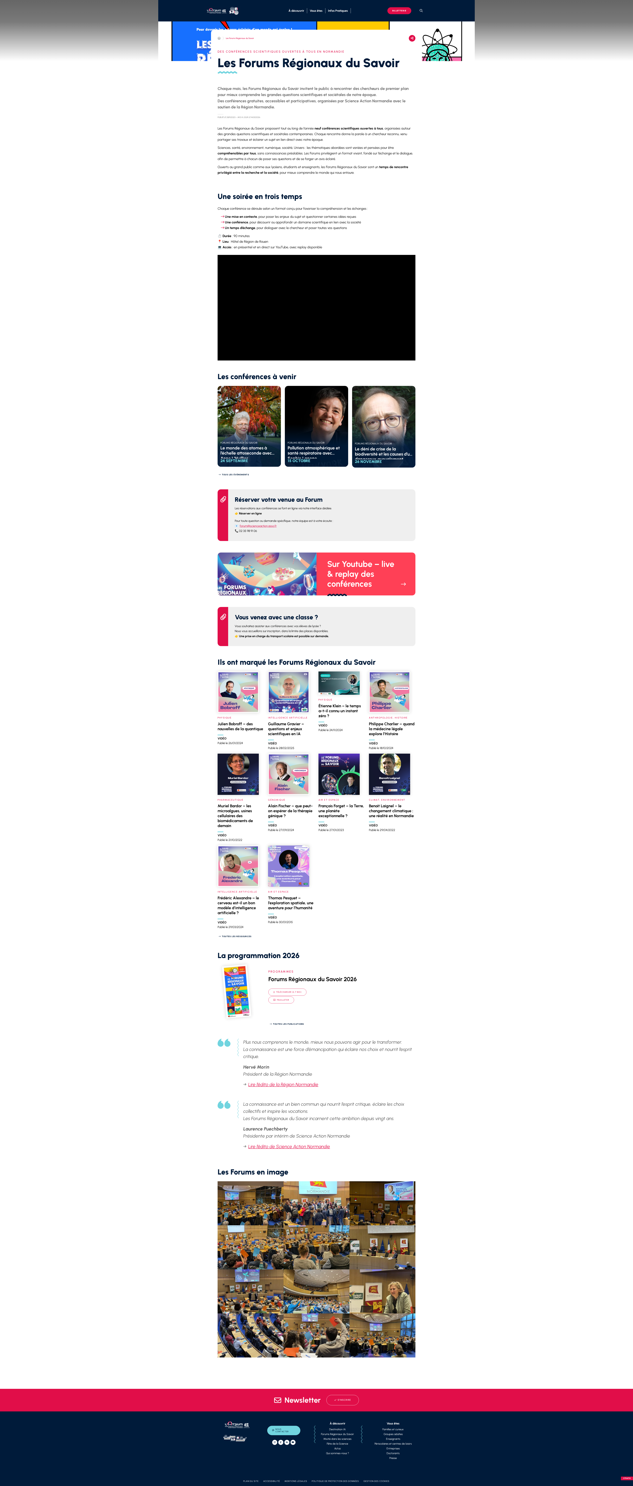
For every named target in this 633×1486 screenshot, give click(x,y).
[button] (251, 1203)
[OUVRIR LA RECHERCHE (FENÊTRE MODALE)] (421, 10)
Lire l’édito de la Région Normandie (283, 1084)
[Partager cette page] (412, 38)
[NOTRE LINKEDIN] (286, 1442)
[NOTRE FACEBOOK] (280, 1442)
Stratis (627, 1478)
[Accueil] (219, 38)
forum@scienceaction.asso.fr (258, 526)
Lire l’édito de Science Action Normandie (289, 1146)
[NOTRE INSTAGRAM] (274, 1442)
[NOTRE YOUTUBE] (293, 1442)
